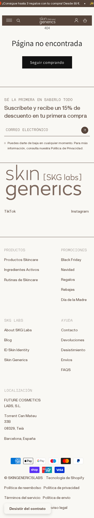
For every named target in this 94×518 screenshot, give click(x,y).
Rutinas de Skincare (21, 280)
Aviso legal (58, 508)
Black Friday (71, 260)
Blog (8, 340)
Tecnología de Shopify (65, 478)
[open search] (18, 21)
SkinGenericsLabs (25, 478)
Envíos (66, 360)
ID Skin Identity (16, 350)
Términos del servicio (22, 498)
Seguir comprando (47, 62)
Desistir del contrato (27, 508)
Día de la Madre (74, 300)
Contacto (69, 330)
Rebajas (68, 290)
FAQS (66, 370)
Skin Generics (16, 360)
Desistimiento (73, 350)
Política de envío (56, 498)
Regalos (68, 280)
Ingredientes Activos (21, 270)
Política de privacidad (61, 488)
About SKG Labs (18, 330)
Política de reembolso (22, 488)
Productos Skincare (21, 260)
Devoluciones (72, 340)
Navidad (67, 270)
